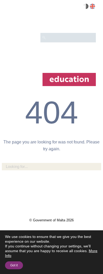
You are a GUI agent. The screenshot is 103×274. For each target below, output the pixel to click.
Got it (14, 265)
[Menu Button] (89, 22)
